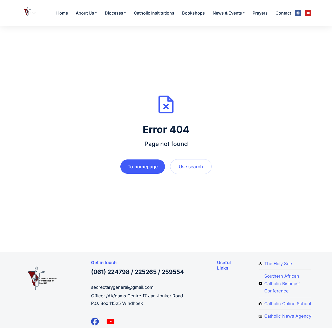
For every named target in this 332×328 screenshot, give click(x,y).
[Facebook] (298, 13)
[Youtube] (308, 13)
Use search (191, 166)
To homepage (143, 166)
